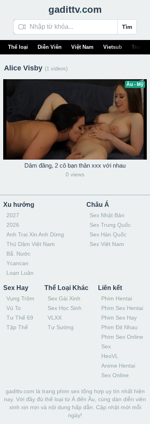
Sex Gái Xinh (64, 298)
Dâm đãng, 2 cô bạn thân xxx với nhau (75, 165)
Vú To (13, 308)
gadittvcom (75, 9)
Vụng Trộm (20, 298)
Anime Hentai (118, 365)
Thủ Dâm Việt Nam (30, 244)
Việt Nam (82, 47)
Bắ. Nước (18, 253)
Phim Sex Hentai (122, 308)
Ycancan (17, 263)
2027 (12, 215)
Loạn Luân (20, 273)
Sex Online (115, 375)
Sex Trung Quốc (110, 225)
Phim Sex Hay (119, 317)
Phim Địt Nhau (119, 327)
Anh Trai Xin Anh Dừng (35, 234)
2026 (12, 225)
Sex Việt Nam (107, 244)
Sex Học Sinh (65, 308)
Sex (106, 346)
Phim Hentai (116, 298)
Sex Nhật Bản (107, 215)
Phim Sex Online (122, 337)
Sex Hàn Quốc (108, 234)
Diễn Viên (50, 47)
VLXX (55, 317)
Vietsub (112, 47)
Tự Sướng (61, 327)
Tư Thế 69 (19, 317)
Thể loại (18, 47)
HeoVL (109, 356)
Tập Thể (17, 327)
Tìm (127, 27)
